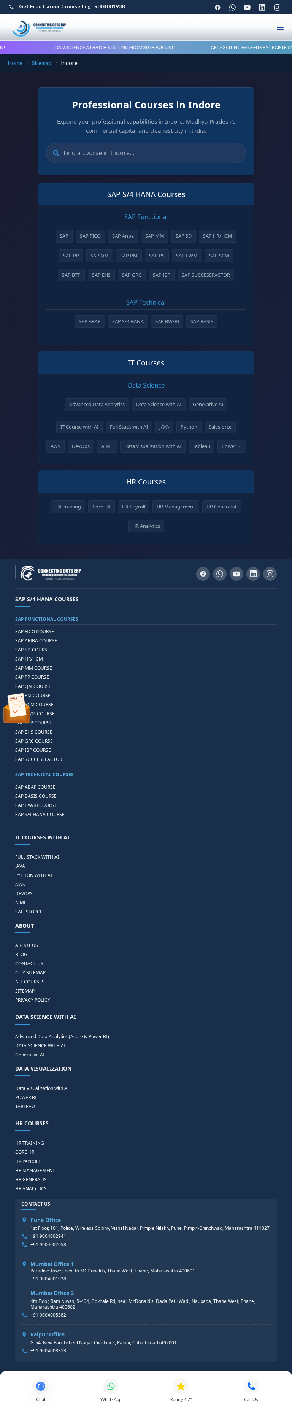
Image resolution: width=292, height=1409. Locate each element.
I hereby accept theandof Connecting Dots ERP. (206, 747)
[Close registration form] (258, 643)
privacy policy (239, 745)
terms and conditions (205, 745)
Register (204, 766)
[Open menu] (280, 27)
